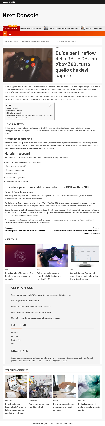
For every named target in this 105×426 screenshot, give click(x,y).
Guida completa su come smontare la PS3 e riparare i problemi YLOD (49, 276)
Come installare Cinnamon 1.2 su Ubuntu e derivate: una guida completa (19, 276)
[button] (10, 33)
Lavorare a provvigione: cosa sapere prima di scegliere (31, 307)
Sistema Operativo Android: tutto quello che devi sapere (25, 229)
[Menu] (10, 33)
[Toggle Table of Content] (50, 105)
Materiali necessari (14, 113)
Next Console (21, 15)
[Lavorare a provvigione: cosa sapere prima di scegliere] (64, 386)
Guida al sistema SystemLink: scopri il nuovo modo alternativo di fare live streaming (77, 231)
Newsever (59, 424)
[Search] (100, 34)
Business (14, 332)
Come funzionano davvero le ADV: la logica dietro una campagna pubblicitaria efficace (41, 295)
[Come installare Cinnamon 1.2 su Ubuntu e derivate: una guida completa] (20, 255)
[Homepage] (5, 33)
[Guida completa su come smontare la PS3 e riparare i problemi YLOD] (52, 255)
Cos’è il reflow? (12, 108)
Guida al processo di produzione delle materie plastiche (31, 312)
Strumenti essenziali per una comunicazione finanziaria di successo (35, 318)
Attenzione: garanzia (14, 111)
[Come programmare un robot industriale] (40, 386)
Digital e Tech (16, 340)
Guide (57, 47)
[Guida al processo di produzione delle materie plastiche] (89, 386)
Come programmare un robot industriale (57, 28)
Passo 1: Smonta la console (19, 118)
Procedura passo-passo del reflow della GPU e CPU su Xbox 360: (29, 115)
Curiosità (14, 336)
